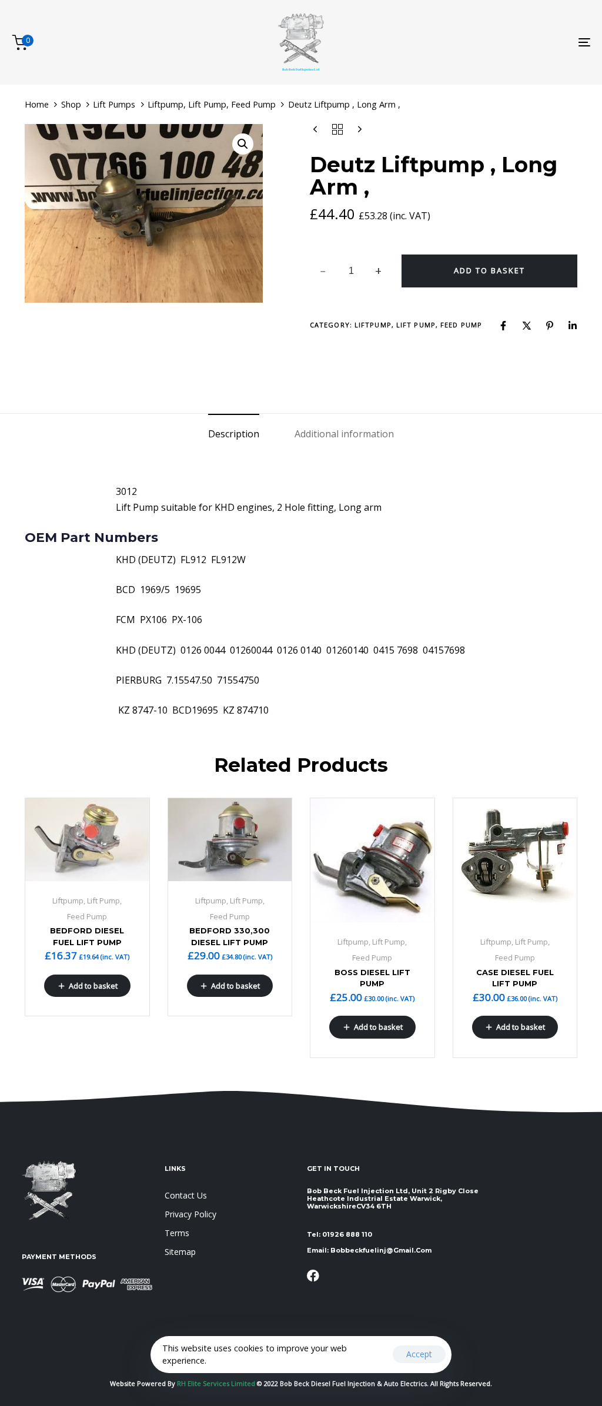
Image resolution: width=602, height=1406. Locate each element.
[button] (242, 144)
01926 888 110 (347, 1234)
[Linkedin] (572, 325)
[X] (526, 325)
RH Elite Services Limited (217, 1383)
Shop (71, 104)
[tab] (233, 434)
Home (37, 104)
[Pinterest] (549, 325)
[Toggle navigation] (493, 42)
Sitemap (180, 1251)
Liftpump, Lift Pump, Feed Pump (212, 104)
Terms (177, 1232)
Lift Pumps (114, 104)
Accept (419, 1354)
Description (233, 433)
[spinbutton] (351, 271)
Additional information (344, 433)
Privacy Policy (190, 1214)
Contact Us (186, 1195)
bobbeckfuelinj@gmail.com (381, 1250)
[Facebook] (503, 325)
